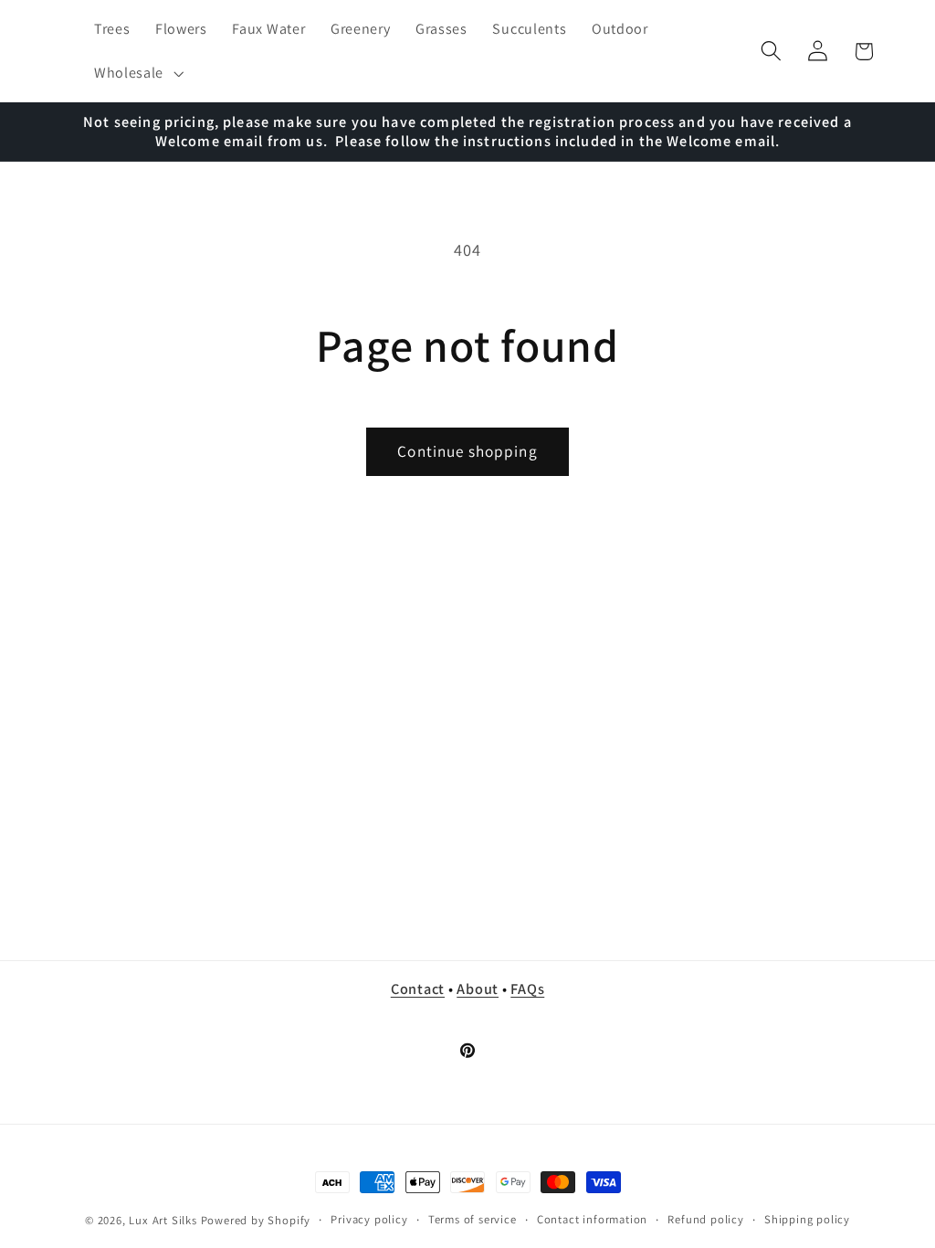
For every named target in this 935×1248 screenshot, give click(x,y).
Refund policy (705, 1219)
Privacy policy (369, 1219)
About (478, 988)
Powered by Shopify (256, 1220)
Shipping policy (807, 1219)
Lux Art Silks (162, 1220)
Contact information (592, 1219)
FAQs (527, 988)
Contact (418, 988)
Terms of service (472, 1219)
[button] (136, 73)
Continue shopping (467, 450)
